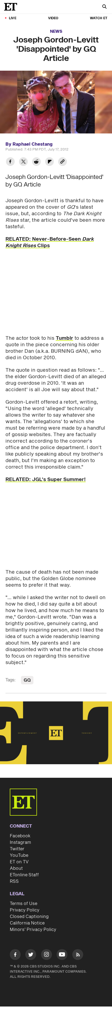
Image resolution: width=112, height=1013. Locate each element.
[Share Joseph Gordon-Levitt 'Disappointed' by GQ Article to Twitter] (23, 162)
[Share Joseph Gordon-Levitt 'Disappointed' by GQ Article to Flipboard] (49, 162)
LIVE (12, 18)
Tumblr (64, 338)
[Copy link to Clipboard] (62, 162)
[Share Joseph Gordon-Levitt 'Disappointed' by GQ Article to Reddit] (36, 162)
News (56, 31)
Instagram (20, 842)
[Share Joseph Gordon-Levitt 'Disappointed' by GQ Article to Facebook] (10, 162)
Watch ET (98, 18)
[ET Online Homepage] (12, 7)
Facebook (20, 836)
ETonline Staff (24, 875)
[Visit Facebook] (15, 955)
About (16, 868)
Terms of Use (23, 903)
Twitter (17, 849)
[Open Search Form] (104, 7)
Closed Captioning (29, 916)
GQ (27, 680)
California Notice (27, 923)
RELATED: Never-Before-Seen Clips (49, 242)
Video (53, 18)
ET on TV (19, 862)
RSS (14, 881)
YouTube (19, 855)
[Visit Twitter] (30, 955)
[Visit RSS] (77, 955)
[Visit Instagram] (46, 955)
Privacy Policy (24, 910)
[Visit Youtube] (62, 954)
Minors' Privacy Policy (33, 929)
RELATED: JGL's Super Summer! (45, 479)
